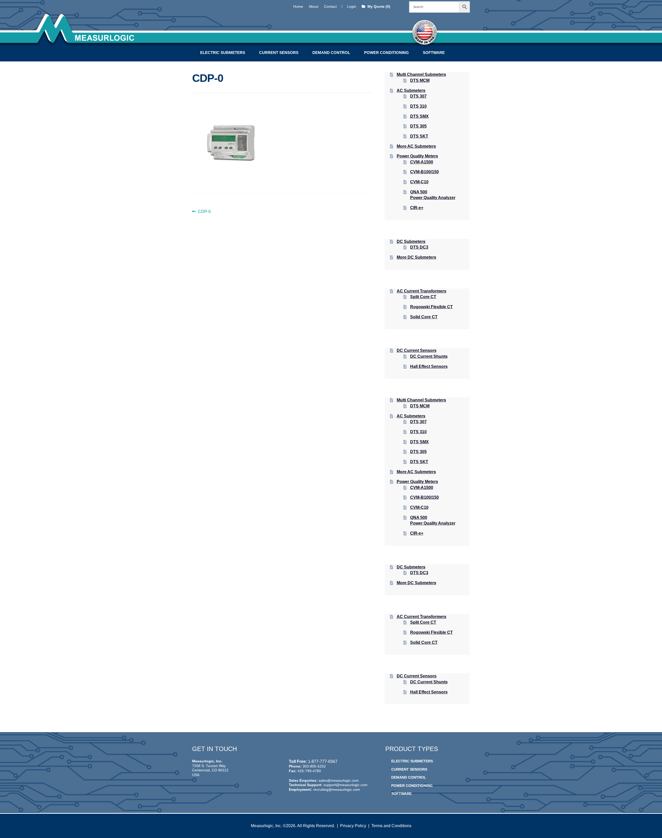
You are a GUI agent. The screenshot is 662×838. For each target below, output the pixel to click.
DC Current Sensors (417, 350)
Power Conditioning (386, 52)
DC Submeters (411, 241)
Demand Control (331, 52)
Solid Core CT (424, 317)
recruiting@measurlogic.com (336, 789)
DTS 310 (418, 106)
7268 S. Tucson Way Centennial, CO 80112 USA (210, 770)
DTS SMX (419, 116)
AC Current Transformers (421, 291)
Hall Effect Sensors (429, 366)
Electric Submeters (222, 52)
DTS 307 (418, 96)
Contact (330, 6)
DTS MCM (420, 80)
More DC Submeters (416, 257)
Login (351, 6)
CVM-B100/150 (424, 172)
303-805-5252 (314, 766)
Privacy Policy (353, 826)
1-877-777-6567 (322, 761)
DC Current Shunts (429, 356)
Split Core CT (423, 297)
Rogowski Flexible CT (431, 307)
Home (298, 6)
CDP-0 (204, 212)
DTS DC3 (419, 247)
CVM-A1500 (421, 162)
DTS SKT (419, 136)
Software (434, 52)
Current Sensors (278, 52)
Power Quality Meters (417, 156)
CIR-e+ (416, 207)
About (313, 6)
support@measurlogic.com (345, 785)
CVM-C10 (419, 182)
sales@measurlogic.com (339, 780)
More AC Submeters (416, 146)
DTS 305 (418, 126)
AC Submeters (411, 90)
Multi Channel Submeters (421, 74)
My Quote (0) (378, 6)
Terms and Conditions (391, 826)
